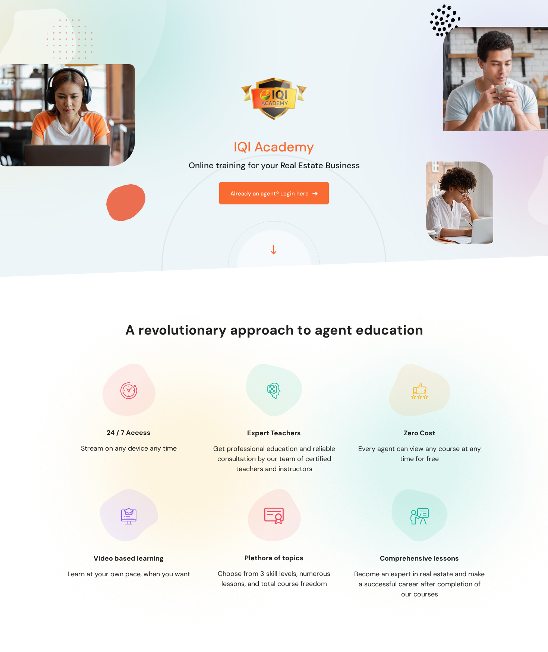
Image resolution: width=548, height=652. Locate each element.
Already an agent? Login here (269, 193)
